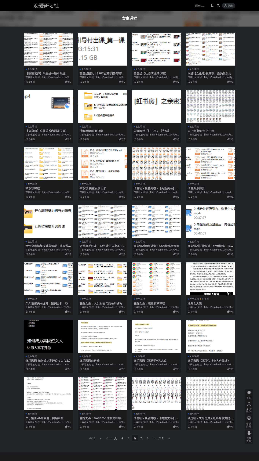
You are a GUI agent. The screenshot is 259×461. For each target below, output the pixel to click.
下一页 (157, 438)
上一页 (112, 438)
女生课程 (32, 69)
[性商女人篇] (210, 278)
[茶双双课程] (48, 163)
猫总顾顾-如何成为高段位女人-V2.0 (48, 360)
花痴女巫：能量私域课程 (149, 303)
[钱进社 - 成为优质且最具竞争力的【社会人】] (210, 393)
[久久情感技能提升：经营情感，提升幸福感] (210, 221)
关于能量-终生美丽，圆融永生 (45, 418)
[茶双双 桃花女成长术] (102, 163)
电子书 (205, 299)
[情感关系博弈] (210, 163)
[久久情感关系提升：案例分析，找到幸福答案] (48, 278)
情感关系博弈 (196, 188)
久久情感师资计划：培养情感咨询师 (156, 246)
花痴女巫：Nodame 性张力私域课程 (102, 419)
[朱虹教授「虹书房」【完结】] (156, 106)
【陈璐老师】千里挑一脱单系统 (45, 73)
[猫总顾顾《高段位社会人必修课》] (210, 336)
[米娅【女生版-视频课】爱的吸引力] (210, 49)
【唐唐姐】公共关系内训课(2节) (46, 131)
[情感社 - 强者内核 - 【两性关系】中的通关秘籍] (156, 163)
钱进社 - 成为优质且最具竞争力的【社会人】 (209, 419)
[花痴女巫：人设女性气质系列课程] (102, 278)
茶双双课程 (33, 188)
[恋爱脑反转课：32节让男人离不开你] (102, 221)
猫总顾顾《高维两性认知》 (151, 360)
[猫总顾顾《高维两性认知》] (156, 336)
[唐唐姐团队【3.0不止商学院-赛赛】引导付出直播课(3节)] (102, 49)
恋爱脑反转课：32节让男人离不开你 (101, 247)
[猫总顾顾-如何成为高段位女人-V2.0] (48, 336)
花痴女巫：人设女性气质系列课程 (101, 303)
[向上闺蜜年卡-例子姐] (210, 106)
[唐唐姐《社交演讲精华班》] (156, 49)
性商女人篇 (195, 303)
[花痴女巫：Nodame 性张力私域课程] (102, 393)
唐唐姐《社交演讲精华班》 (151, 73)
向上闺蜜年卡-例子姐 (201, 131)
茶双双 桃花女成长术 (93, 188)
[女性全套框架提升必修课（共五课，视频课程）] (48, 221)
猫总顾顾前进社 (90, 360)
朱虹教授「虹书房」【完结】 (152, 131)
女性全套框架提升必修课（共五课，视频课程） (48, 247)
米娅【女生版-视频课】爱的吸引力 (209, 73)
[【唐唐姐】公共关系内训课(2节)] (48, 106)
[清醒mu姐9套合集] (102, 106)
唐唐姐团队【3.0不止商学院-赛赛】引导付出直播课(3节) (102, 75)
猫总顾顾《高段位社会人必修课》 (209, 360)
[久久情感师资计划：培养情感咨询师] (156, 221)
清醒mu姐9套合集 (91, 131)
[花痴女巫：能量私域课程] (156, 278)
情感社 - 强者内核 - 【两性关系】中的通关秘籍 (156, 189)
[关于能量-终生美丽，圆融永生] (48, 393)
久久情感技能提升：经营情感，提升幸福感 (210, 247)
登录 (230, 5)
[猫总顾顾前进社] (102, 336)
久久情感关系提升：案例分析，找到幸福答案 (48, 304)
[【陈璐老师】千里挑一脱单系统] (48, 49)
